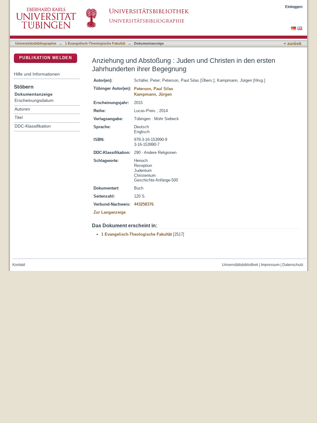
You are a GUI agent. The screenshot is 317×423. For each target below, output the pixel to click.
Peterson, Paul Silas (153, 88)
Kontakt (18, 265)
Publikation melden (45, 57)
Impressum (270, 265)
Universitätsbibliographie (35, 43)
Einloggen (293, 7)
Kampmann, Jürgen (153, 94)
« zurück (293, 43)
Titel (19, 117)
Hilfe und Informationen (37, 74)
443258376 (144, 204)
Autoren (22, 109)
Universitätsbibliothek (240, 265)
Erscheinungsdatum (34, 100)
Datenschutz (292, 265)
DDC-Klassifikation (33, 126)
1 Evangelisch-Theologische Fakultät (95, 43)
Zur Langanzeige (109, 212)
